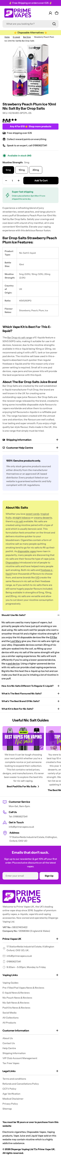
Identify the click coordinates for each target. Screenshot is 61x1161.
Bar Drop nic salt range (19, 337)
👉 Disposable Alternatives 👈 (30, 32)
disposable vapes (27, 551)
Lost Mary (15, 641)
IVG (37, 577)
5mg (8, 169)
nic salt (19, 521)
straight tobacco (21, 517)
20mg (36, 169)
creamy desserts (43, 517)
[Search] (54, 24)
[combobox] (30, 24)
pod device (14, 663)
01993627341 (14, 961)
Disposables (12, 562)
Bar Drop (27, 37)
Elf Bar (53, 637)
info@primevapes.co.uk (19, 955)
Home (7, 37)
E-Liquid (16, 37)
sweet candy (32, 513)
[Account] (50, 13)
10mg (22, 169)
